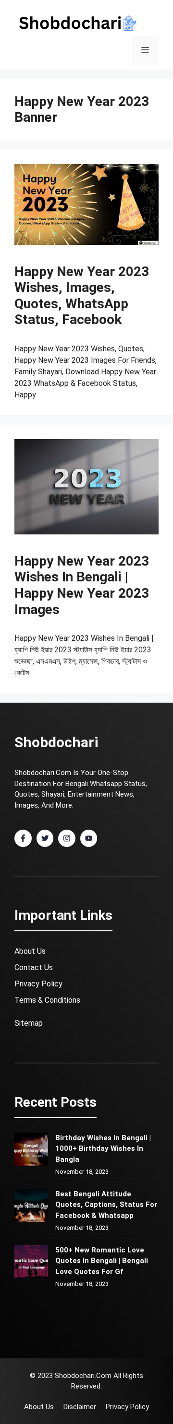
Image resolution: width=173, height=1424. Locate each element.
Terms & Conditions (47, 1000)
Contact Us (33, 967)
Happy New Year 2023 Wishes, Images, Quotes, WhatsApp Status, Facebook (81, 296)
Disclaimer (79, 1406)
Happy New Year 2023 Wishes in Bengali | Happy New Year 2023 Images (81, 585)
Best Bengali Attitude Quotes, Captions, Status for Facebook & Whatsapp (106, 1205)
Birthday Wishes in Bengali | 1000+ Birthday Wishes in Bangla (103, 1149)
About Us (30, 951)
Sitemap (28, 1023)
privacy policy (38, 983)
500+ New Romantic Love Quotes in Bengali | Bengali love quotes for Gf (101, 1261)
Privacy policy (127, 1406)
